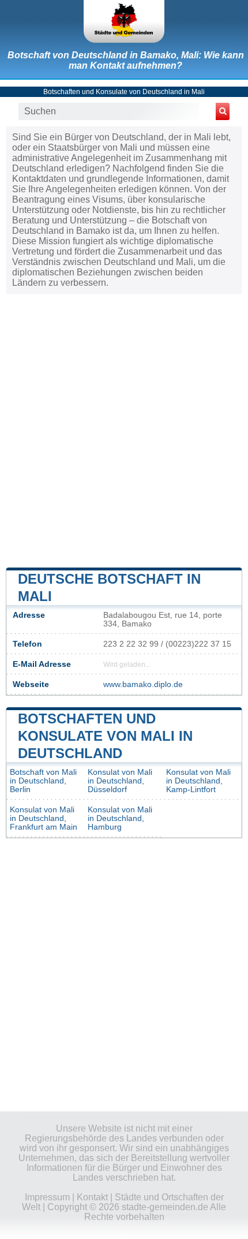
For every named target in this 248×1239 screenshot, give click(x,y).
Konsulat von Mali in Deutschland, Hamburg (120, 818)
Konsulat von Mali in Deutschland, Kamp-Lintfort (198, 781)
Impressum (47, 1197)
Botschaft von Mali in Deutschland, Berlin (43, 781)
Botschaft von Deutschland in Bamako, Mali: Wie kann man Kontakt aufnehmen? (125, 60)
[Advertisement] (124, 429)
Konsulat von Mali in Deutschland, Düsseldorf (120, 781)
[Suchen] (223, 111)
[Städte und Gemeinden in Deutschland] (124, 21)
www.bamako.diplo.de (143, 684)
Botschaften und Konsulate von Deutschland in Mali (124, 92)
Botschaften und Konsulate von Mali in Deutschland (105, 736)
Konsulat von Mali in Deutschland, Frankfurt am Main (43, 818)
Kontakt (92, 1197)
